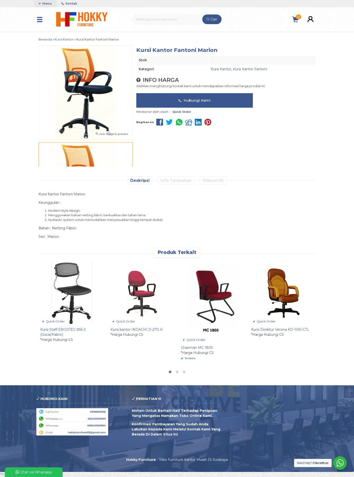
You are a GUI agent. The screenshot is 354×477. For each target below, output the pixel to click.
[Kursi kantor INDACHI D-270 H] (142, 293)
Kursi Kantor (221, 69)
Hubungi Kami (196, 100)
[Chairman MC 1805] (212, 302)
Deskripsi (140, 180)
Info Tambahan (176, 180)
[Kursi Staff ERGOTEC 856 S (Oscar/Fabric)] (71, 293)
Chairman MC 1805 (197, 347)
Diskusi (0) (213, 180)
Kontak (71, 3)
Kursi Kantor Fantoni (250, 69)
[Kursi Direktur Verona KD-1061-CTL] (282, 293)
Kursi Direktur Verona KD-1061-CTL (280, 329)
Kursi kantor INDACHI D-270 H (137, 329)
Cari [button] (213, 19)
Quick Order (55, 321)
